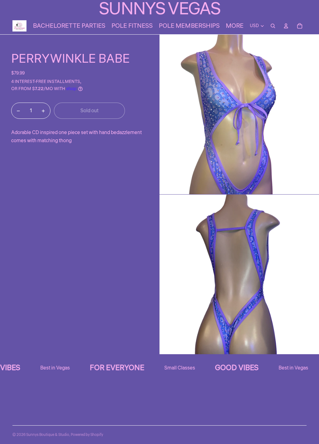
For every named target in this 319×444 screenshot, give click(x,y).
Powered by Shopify (87, 434)
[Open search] (273, 26)
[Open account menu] (286, 26)
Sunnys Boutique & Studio (47, 434)
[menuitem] (235, 25)
